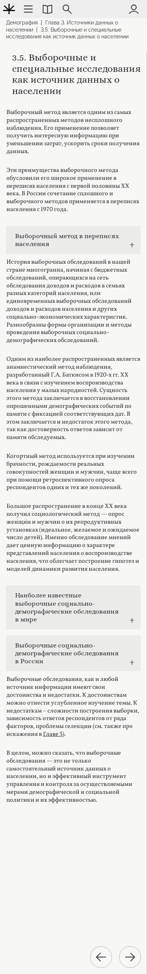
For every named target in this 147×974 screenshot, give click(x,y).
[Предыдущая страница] (101, 957)
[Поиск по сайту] (67, 9)
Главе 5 (53, 734)
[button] (47, 9)
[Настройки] (28, 9)
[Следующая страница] (130, 957)
